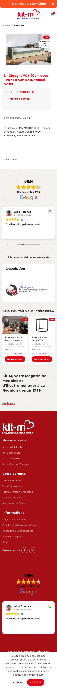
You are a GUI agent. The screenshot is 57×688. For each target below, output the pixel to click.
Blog (5, 542)
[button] (15, 359)
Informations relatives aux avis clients (28, 257)
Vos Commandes (12, 486)
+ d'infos (18, 682)
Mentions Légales (12, 536)
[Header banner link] (24, 4)
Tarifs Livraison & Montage (17, 491)
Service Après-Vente (14, 503)
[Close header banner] (53, 4)
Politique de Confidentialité (17, 530)
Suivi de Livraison (12, 497)
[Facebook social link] (24, 550)
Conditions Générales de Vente (20, 525)
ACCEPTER (35, 682)
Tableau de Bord (12, 480)
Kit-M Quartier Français (15, 464)
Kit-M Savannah (11, 452)
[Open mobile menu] (4, 14)
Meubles (9, 344)
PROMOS (19, 25)
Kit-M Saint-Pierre (12, 458)
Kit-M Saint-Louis (12, 447)
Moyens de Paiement (14, 519)
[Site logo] (28, 14)
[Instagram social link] (32, 550)
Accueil (6, 25)
